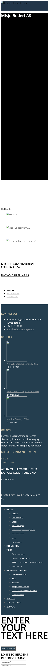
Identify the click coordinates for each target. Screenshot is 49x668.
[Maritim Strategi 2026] (17, 415)
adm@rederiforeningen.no (20, 329)
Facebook (13, 293)
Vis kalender (8, 479)
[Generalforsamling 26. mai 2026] (17, 388)
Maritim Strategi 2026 (18, 419)
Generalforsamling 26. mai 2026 (23, 391)
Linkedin (12, 296)
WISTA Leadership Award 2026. (22, 363)
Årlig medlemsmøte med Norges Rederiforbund (19, 470)
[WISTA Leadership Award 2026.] (17, 360)
